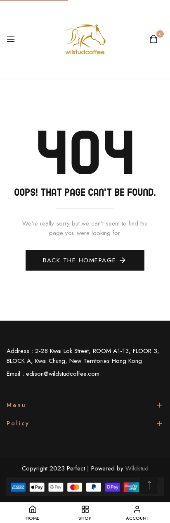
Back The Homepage (79, 260)
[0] (153, 40)
